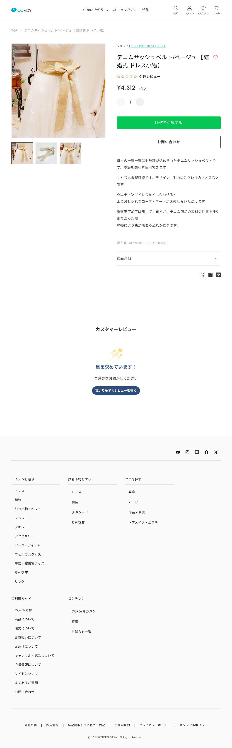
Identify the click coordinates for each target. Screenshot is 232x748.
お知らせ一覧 (82, 632)
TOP (14, 30)
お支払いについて (28, 637)
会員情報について (28, 665)
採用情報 (52, 725)
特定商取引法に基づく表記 (86, 725)
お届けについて (26, 647)
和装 (18, 500)
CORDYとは (23, 610)
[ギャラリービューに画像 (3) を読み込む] (70, 153)
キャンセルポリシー (194, 725)
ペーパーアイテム (28, 545)
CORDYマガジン (84, 611)
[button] (95, 10)
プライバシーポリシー (154, 725)
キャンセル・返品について (34, 656)
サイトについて (26, 674)
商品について (25, 619)
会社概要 (30, 725)
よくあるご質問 (26, 683)
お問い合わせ (25, 692)
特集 (75, 622)
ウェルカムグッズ (28, 554)
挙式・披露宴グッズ (29, 563)
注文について (25, 628)
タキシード (23, 527)
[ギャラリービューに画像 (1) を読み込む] (22, 153)
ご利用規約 (122, 725)
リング (20, 582)
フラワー (21, 518)
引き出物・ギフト (28, 509)
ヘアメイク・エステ (143, 523)
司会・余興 (136, 512)
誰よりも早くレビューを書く (116, 391)
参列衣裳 (21, 573)
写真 (131, 492)
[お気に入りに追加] (215, 57)
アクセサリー (24, 536)
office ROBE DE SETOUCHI (148, 46)
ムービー (135, 502)
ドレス (20, 491)
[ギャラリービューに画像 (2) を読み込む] (46, 153)
